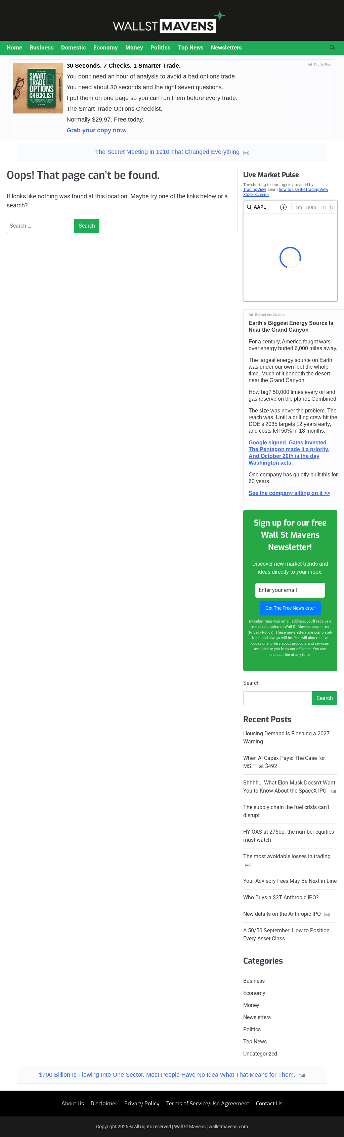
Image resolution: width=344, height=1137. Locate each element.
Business (42, 47)
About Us (72, 1103)
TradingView (254, 189)
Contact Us (269, 1103)
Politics (160, 47)
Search (251, 683)
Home (14, 47)
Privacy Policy (260, 632)
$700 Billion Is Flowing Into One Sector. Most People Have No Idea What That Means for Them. (172, 1074)
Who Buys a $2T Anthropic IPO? (281, 897)
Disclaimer (104, 1103)
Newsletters (226, 47)
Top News (191, 47)
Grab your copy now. (96, 130)
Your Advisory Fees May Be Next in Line (290, 881)
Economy (105, 47)
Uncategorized (260, 1053)
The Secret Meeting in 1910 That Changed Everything (172, 151)
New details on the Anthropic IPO (286, 914)
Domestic (73, 47)
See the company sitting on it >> (289, 493)
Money (134, 47)
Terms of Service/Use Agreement (207, 1103)
